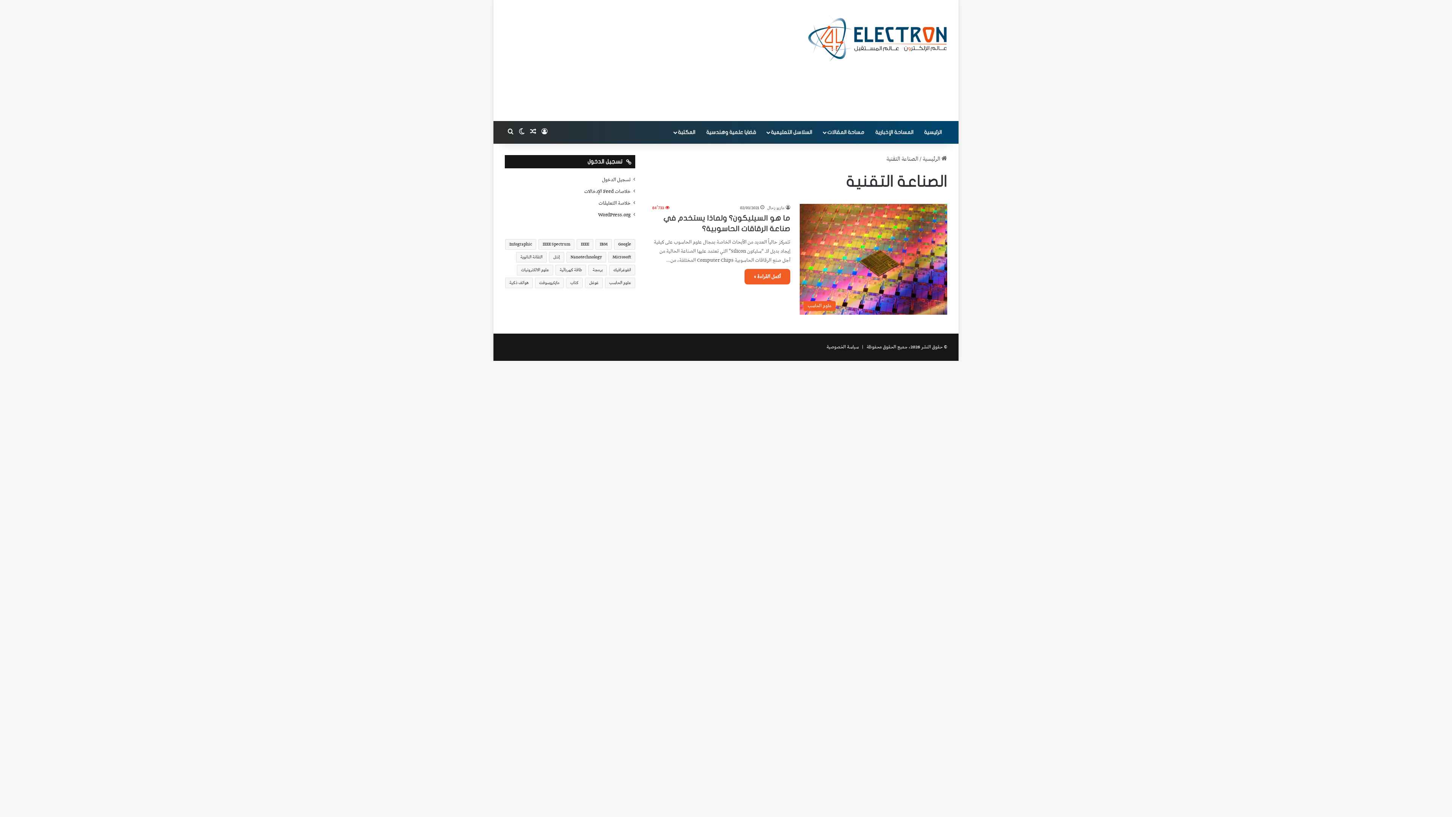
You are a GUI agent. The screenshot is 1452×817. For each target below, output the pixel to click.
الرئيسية (933, 132)
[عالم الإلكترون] (877, 38)
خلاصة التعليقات (615, 203)
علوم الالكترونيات (535, 270)
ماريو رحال (776, 208)
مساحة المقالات (845, 132)
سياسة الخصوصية (843, 347)
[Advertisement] (650, 60)
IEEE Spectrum (556, 244)
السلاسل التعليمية (791, 132)
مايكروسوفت (549, 283)
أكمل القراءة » (767, 276)
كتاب (574, 283)
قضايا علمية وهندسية (731, 132)
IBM (604, 244)
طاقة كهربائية (571, 270)
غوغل (594, 283)
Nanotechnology (586, 257)
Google (624, 244)
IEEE (585, 244)
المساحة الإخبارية (894, 132)
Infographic (520, 244)
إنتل (556, 257)
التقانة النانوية (531, 257)
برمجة (598, 270)
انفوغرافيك (622, 270)
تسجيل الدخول (616, 179)
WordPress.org (614, 214)
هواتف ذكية (519, 283)
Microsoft (622, 257)
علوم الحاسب (620, 283)
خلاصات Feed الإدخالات (607, 191)
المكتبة (686, 132)
